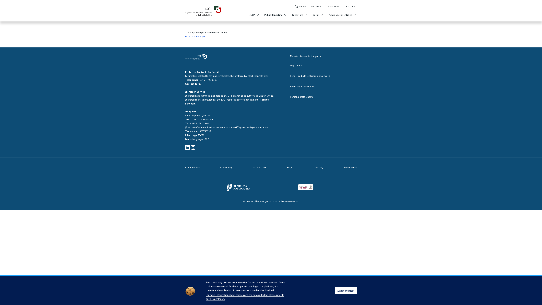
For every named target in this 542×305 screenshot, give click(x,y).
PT (347, 6)
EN (353, 6)
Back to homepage (195, 36)
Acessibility (226, 167)
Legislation (296, 65)
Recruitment (350, 167)
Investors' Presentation (302, 86)
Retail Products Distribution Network (310, 76)
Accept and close (346, 290)
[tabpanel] (303, 15)
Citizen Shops (266, 95)
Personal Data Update (301, 96)
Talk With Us (333, 6)
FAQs (289, 167)
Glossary (318, 167)
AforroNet (316, 6)
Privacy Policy (192, 167)
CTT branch (234, 95)
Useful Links (259, 167)
